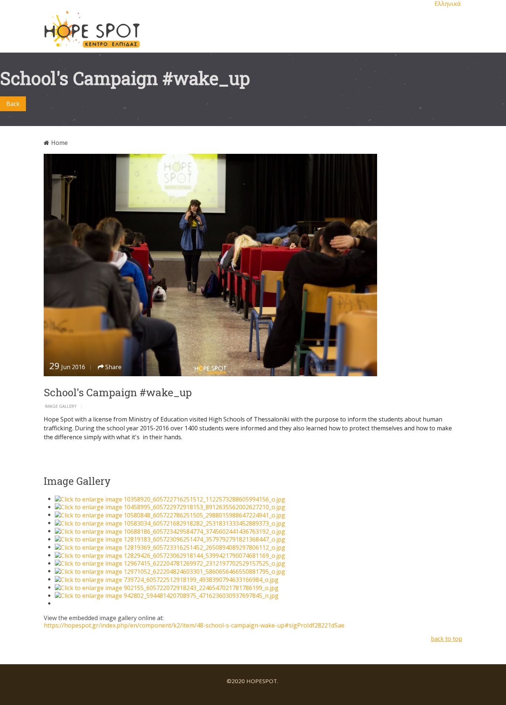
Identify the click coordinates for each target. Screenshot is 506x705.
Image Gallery (61, 406)
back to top (446, 639)
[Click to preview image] (253, 265)
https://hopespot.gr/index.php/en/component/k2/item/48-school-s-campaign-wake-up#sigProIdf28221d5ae (194, 625)
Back (13, 104)
